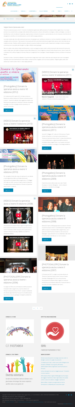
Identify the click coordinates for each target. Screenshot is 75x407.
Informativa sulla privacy (38, 402)
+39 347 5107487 (10, 402)
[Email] (72, 4)
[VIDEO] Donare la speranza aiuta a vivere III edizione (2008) (18, 202)
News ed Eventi (10, 19)
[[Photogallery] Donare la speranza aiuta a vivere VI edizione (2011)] (56, 115)
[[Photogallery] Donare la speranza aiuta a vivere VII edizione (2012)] (18, 76)
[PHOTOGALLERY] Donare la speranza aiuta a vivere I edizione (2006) (17, 279)
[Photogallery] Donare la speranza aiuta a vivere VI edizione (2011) (54, 127)
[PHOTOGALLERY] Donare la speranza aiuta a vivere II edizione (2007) (55, 267)
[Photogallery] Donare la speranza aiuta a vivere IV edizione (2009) (54, 175)
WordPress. (70, 403)
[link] (72, 11)
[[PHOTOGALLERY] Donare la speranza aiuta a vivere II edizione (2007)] (56, 257)
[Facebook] (68, 4)
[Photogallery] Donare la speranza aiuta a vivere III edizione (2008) (53, 218)
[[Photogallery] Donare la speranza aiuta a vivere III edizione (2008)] (56, 209)
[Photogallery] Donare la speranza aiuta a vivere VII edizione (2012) (16, 89)
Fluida (64, 403)
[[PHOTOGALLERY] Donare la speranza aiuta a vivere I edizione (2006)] (18, 270)
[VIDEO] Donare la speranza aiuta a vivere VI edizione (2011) (56, 73)
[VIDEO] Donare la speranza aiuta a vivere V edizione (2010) (18, 122)
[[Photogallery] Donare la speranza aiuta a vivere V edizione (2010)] (18, 155)
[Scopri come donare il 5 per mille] (20, 331)
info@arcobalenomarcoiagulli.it (25, 402)
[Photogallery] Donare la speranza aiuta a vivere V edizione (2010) (15, 169)
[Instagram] (70, 4)
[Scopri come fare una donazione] (55, 331)
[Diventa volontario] (20, 364)
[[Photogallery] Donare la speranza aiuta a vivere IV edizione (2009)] (56, 168)
